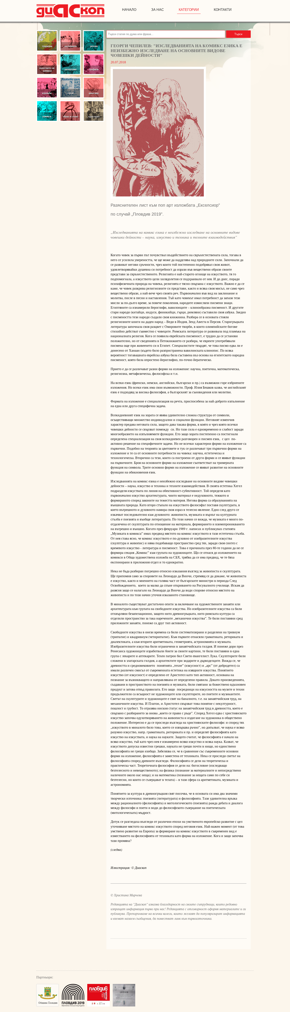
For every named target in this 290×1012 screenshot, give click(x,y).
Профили (93, 64)
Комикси (47, 111)
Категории (189, 9)
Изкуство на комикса (47, 64)
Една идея (93, 111)
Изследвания (70, 40)
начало (129, 9)
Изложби (47, 87)
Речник (93, 40)
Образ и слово (70, 111)
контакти (223, 9)
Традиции (47, 40)
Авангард (93, 87)
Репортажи (70, 64)
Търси (238, 34)
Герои (70, 87)
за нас (157, 9)
